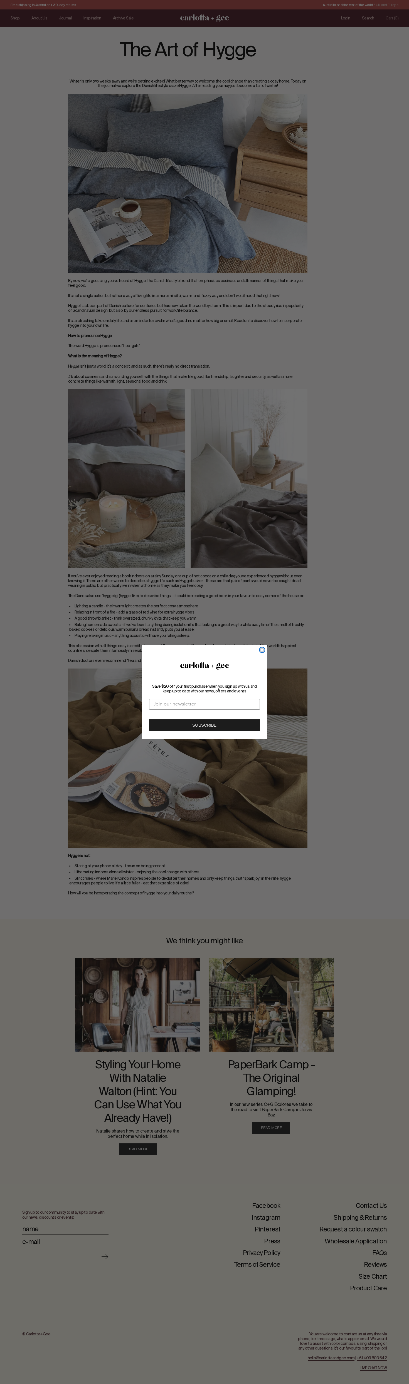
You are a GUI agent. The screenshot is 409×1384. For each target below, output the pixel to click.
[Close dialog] (262, 650)
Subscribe (204, 726)
